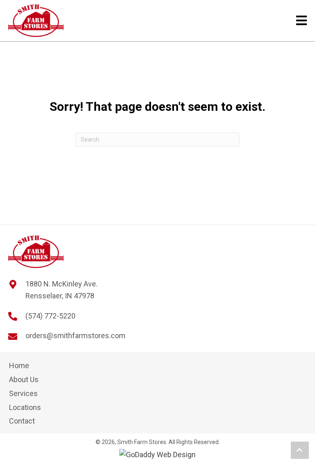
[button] (300, 450)
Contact (22, 421)
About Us (24, 379)
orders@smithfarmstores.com (75, 335)
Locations (25, 407)
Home (19, 365)
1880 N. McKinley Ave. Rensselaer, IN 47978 (61, 289)
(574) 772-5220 (50, 316)
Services (23, 393)
